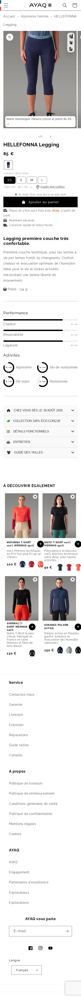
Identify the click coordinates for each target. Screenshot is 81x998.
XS (9, 180)
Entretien (16, 725)
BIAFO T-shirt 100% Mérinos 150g (57, 544)
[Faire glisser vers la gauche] (31, 136)
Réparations (18, 735)
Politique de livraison (25, 783)
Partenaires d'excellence (28, 882)
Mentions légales (22, 824)
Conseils (15, 755)
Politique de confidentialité (30, 814)
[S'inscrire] (67, 931)
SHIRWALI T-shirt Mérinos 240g (17, 626)
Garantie (15, 704)
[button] (6, 5)
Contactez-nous (21, 694)
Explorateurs (19, 892)
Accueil (9, 16)
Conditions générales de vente (33, 804)
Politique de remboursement (32, 793)
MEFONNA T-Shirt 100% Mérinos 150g (20, 544)
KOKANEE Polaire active (56, 627)
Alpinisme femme (35, 16)
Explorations (19, 902)
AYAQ (13, 862)
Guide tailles (19, 745)
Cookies (15, 834)
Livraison (16, 714)
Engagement (19, 872)
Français (22, 970)
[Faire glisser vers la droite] (50, 136)
